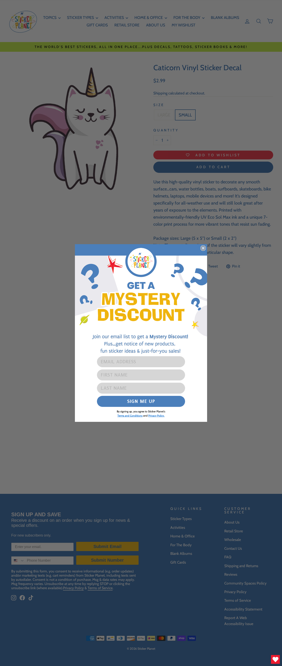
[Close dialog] (203, 248)
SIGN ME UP (141, 401)
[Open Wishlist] (275, 659)
